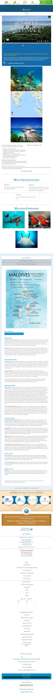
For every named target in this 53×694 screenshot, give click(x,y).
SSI (27, 593)
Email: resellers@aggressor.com (27, 670)
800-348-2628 (26, 542)
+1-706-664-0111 (27, 554)
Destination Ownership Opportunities (27, 567)
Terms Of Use (27, 579)
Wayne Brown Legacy (27, 618)
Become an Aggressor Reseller (27, 662)
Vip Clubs (27, 629)
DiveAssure (27, 587)
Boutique (27, 620)
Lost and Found (27, 570)
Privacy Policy (27, 576)
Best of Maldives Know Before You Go (14, 334)
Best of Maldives (26, 258)
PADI (27, 590)
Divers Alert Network (27, 584)
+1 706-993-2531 (28, 541)
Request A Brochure (27, 640)
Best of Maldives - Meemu (26, 261)
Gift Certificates (27, 642)
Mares (27, 595)
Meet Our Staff (27, 623)
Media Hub (27, 631)
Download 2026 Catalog (27, 634)
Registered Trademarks (27, 573)
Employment (27, 565)
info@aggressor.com (28, 544)
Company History (27, 626)
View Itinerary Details (26, 171)
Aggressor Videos (27, 637)
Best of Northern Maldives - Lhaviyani (26, 264)
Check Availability (27, 667)
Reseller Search (27, 664)
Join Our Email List (26, 677)
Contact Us (27, 615)
